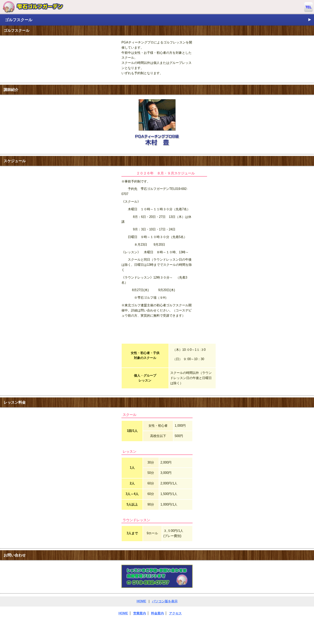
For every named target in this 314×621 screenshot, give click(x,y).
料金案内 (157, 613)
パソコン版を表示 (165, 601)
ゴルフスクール (158, 19)
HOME (141, 601)
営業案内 (139, 613)
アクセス (175, 613)
